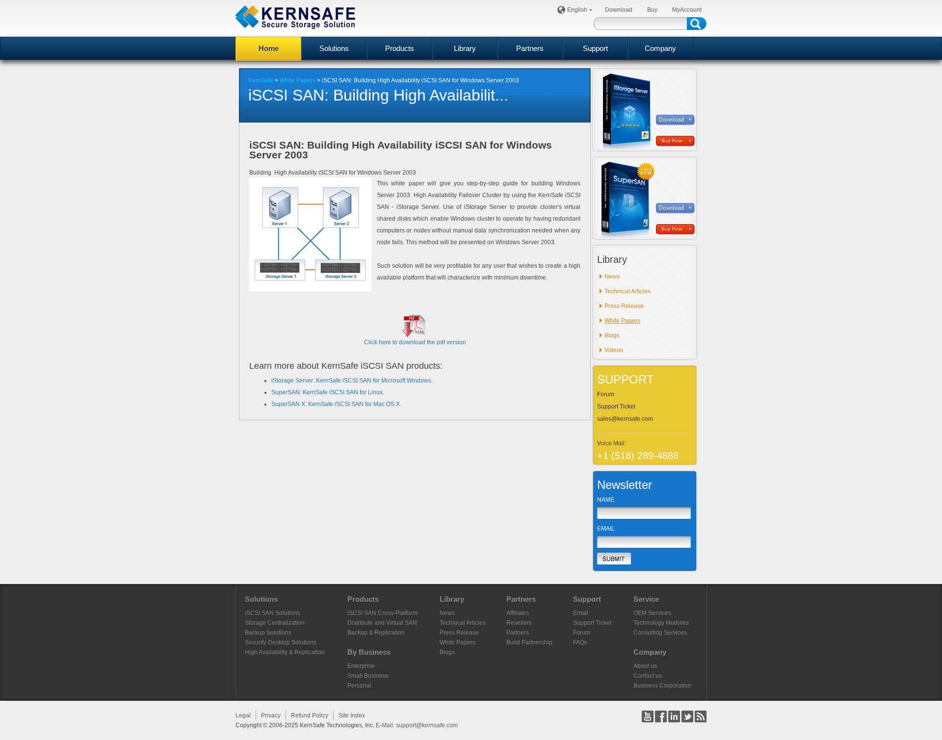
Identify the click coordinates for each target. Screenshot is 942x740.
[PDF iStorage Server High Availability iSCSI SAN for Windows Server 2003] (415, 335)
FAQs (580, 642)
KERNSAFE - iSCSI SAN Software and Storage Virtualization (295, 17)
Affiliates (517, 613)
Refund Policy (309, 715)
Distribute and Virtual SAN (382, 622)
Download (618, 9)
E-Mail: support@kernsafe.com (417, 725)
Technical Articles (627, 291)
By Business (369, 652)
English (577, 9)
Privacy (271, 715)
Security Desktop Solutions (280, 642)
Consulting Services (660, 632)
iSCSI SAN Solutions (272, 613)
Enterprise (361, 666)
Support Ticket (616, 406)
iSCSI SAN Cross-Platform (382, 613)
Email (580, 613)
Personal (359, 685)
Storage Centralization (275, 622)
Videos (613, 350)
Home (269, 48)
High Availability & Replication (285, 652)
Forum (605, 394)
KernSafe (260, 80)
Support (595, 48)
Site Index (352, 715)
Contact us (647, 675)
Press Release (624, 306)
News (612, 276)
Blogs (612, 335)
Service (646, 599)
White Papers (297, 80)
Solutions (334, 48)
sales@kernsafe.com (625, 418)
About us (645, 666)
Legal (243, 715)
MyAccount (687, 9)
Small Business (368, 675)
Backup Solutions (268, 632)
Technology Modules (661, 622)
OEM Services (652, 613)
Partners (530, 48)
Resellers (519, 622)
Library (465, 48)
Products (399, 48)
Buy (652, 9)
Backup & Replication (376, 632)
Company (660, 48)
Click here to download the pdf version (415, 342)
